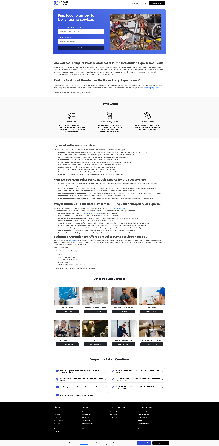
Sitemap (56, 431)
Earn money (57, 415)
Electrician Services (143, 417)
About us (84, 412)
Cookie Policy (84, 444)
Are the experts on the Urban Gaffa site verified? (76, 387)
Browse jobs (113, 415)
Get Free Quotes (67, 312)
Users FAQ (57, 423)
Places (56, 429)
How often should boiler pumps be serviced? (75, 395)
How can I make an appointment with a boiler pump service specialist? (78, 371)
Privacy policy (86, 417)
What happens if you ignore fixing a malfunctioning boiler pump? (80, 379)
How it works (57, 412)
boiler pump (73, 240)
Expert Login (113, 417)
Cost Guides (57, 417)
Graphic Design (142, 426)
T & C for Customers (88, 426)
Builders (140, 420)
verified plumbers (93, 213)
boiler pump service (153, 88)
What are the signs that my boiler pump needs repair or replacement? (135, 387)
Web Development (143, 423)
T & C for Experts (87, 429)
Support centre (86, 415)
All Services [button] (135, 3)
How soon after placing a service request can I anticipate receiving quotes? (136, 379)
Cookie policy (86, 420)
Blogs (55, 426)
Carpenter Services (143, 415)
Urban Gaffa (120, 208)
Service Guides (58, 420)
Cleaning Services (143, 429)
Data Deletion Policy (88, 423)
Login (144, 3)
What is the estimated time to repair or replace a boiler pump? (135, 371)
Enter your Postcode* (65, 37)
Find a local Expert (115, 412)
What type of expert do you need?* (69, 27)
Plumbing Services (143, 412)
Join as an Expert (157, 3)
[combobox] (81, 31)
